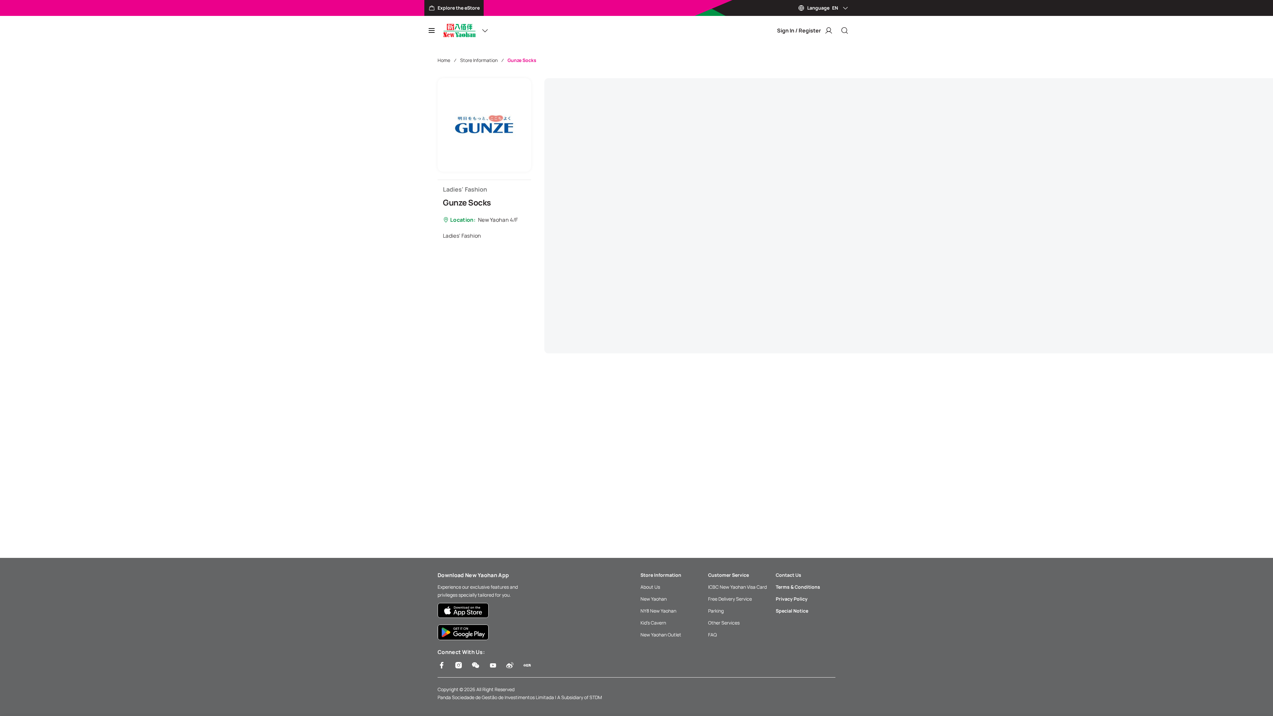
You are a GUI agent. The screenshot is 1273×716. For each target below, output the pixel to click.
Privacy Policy (792, 599)
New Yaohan (653, 599)
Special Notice (792, 611)
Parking (716, 611)
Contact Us (788, 575)
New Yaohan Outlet (660, 634)
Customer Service (728, 575)
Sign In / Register (799, 30)
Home (444, 60)
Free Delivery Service (730, 599)
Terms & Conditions (798, 587)
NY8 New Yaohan (658, 611)
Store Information (479, 60)
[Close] (845, 30)
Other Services (724, 623)
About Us (650, 587)
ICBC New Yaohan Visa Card (737, 587)
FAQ (712, 634)
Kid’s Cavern (653, 623)
